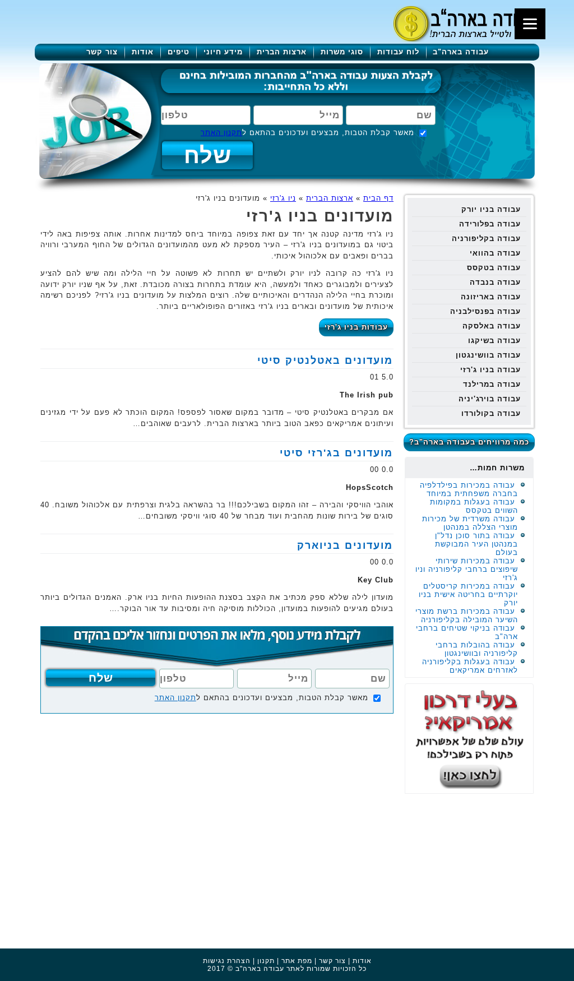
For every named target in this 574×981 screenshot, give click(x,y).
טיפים (178, 52)
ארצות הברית (282, 52)
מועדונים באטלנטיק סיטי (325, 360)
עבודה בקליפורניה (486, 238)
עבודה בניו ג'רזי (490, 369)
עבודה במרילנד (492, 384)
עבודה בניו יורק (491, 209)
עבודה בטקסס (494, 267)
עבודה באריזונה (491, 297)
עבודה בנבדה (495, 282)
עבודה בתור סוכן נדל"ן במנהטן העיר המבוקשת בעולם (476, 544)
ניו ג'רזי (283, 198)
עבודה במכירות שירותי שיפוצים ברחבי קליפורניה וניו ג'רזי (466, 569)
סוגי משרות (342, 52)
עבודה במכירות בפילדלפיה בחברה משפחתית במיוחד (469, 489)
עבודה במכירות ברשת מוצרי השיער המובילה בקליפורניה (466, 615)
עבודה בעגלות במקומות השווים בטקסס (474, 506)
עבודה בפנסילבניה (485, 311)
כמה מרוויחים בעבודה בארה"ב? (469, 442)
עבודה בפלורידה (490, 224)
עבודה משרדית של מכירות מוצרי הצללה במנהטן (470, 523)
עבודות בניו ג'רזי (356, 327)
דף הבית (378, 198)
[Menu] (530, 23)
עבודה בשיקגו (494, 340)
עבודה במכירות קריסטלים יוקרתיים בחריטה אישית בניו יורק (468, 594)
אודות (143, 52)
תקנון (266, 961)
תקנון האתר (221, 132)
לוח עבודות (398, 52)
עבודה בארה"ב (461, 52)
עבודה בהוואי (495, 253)
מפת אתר (296, 961)
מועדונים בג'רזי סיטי (336, 453)
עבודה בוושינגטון (488, 355)
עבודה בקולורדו (491, 413)
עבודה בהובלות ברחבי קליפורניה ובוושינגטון (477, 649)
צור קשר (102, 52)
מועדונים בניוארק (345, 545)
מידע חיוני (223, 52)
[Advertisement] (472, 869)
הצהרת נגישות (227, 961)
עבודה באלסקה (491, 326)
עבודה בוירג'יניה (490, 399)
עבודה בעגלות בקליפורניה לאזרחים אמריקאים (470, 666)
